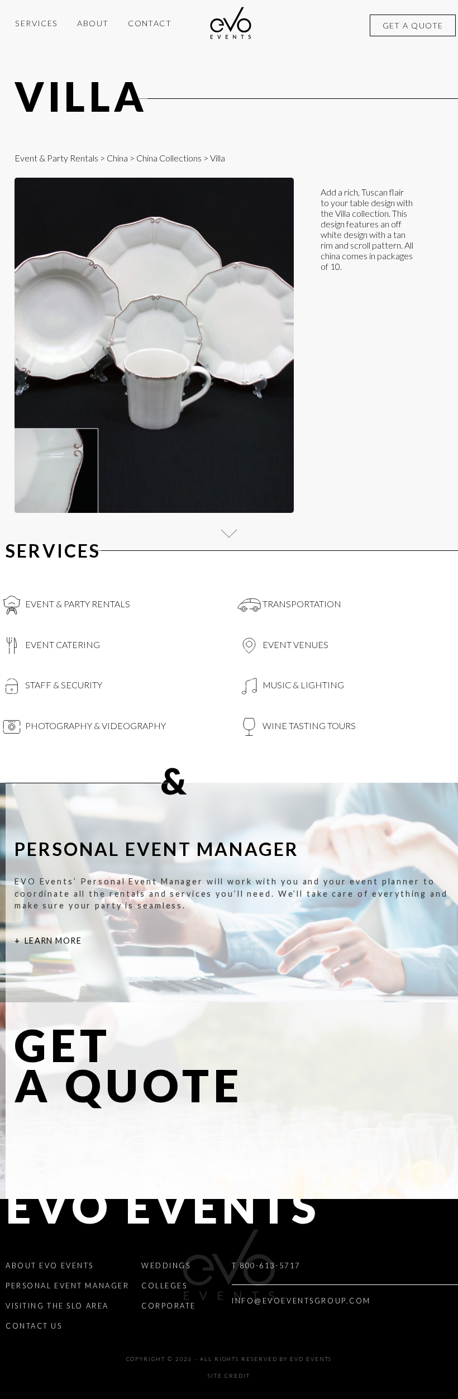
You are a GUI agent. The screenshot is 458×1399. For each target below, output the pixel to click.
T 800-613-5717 (266, 1265)
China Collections (169, 158)
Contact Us (34, 1325)
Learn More (53, 940)
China (117, 158)
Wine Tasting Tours (308, 725)
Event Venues (294, 644)
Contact (149, 23)
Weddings (165, 1265)
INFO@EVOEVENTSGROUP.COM (301, 1300)
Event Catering (61, 644)
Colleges (164, 1285)
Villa (81, 96)
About (92, 23)
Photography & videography (94, 725)
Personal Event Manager (67, 1285)
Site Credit (229, 1376)
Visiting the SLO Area (57, 1305)
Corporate (168, 1305)
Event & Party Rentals (56, 158)
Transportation (301, 603)
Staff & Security (62, 684)
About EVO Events (50, 1265)
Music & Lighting (302, 684)
